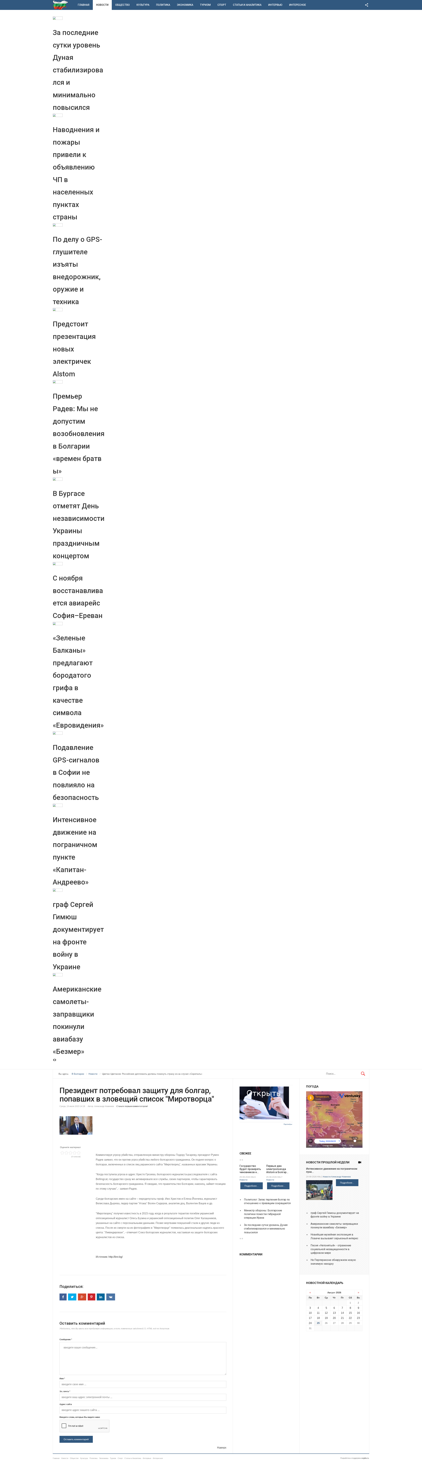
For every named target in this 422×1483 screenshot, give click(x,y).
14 (342, 1312)
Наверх (221, 1447)
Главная (83, 4)
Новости (102, 4)
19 (326, 1318)
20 (334, 1318)
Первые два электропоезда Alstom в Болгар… (277, 1169)
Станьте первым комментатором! (132, 1106)
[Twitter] (72, 1297)
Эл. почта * (65, 1391)
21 (342, 1318)
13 (334, 1312)
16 (358, 1312)
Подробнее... (251, 1185)
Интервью (275, 4)
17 (310, 1318)
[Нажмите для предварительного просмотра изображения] (143, 1125)
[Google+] (82, 1297)
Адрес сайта (66, 1404)
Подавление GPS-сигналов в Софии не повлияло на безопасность (76, 772)
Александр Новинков (341, 1177)
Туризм (205, 4)
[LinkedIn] (101, 1297)
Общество (122, 4)
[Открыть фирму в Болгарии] (264, 1118)
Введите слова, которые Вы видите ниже (80, 1417)
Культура (142, 4)
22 (350, 1318)
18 (318, 1318)
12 (326, 1312)
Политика (163, 4)
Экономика (185, 4)
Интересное (297, 4)
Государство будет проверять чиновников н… (250, 1169)
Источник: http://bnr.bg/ (109, 1256)
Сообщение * (66, 1339)
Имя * (62, 1378)
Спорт (221, 4)
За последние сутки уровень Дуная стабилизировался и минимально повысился (78, 70)
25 (318, 1323)
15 (350, 1312)
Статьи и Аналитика (247, 4)
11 (318, 1312)
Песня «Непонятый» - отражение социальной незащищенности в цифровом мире (331, 1249)
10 (310, 1312)
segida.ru (365, 1458)
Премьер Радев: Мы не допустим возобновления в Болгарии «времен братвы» (79, 433)
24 (310, 1323)
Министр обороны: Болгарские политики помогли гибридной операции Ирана (263, 1214)
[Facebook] (63, 1297)
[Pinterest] (91, 1297)
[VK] (110, 1297)
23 (358, 1318)
